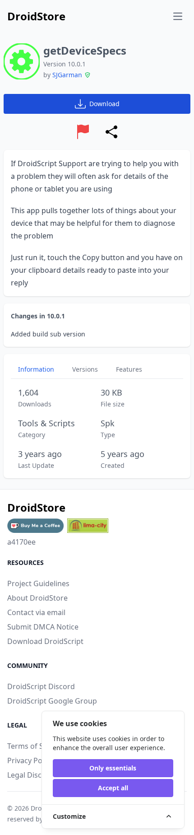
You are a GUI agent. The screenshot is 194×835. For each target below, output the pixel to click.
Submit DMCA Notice (43, 627)
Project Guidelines (38, 583)
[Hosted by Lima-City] (87, 525)
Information (36, 369)
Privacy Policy (30, 760)
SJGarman (67, 74)
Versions (85, 369)
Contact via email (36, 612)
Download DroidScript (45, 641)
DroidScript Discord (41, 686)
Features (129, 369)
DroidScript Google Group (52, 701)
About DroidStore (37, 598)
